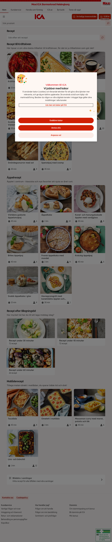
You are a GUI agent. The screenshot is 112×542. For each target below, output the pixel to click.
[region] (56, 107)
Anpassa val (56, 135)
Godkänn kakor (56, 120)
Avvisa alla (56, 128)
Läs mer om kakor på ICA (56, 105)
